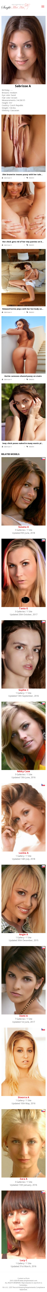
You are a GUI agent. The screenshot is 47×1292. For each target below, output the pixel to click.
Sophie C (24, 689)
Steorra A (23, 1097)
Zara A (23, 1178)
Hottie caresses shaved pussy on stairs (23, 376)
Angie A (23, 934)
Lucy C (23, 1260)
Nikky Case (23, 771)
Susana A (23, 526)
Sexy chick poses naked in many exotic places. (24, 443)
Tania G (23, 608)
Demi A (23, 1015)
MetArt (31, 178)
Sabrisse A (23, 86)
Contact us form (24, 1278)
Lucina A (23, 852)
